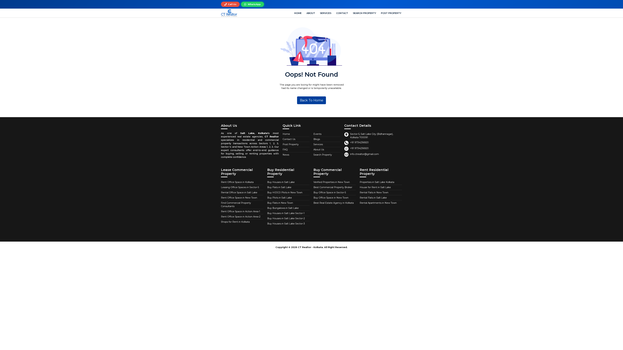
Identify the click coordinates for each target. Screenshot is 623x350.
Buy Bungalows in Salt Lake (283, 208)
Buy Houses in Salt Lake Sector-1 (286, 213)
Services (325, 13)
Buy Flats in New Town (280, 202)
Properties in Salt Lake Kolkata (377, 182)
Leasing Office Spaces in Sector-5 (240, 187)
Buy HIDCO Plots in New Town (284, 192)
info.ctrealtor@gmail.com (364, 154)
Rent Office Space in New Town (239, 197)
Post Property (391, 13)
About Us (318, 149)
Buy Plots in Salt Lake (279, 197)
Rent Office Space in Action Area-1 (240, 211)
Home (298, 13)
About (310, 13)
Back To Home (311, 100)
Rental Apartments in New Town (378, 202)
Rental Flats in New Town (374, 192)
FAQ (285, 149)
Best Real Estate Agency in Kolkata (333, 202)
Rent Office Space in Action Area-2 (240, 216)
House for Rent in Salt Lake (375, 187)
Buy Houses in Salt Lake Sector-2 (286, 218)
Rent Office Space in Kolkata (237, 182)
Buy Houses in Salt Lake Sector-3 (286, 223)
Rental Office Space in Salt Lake (239, 192)
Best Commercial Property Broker (332, 187)
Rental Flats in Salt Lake (373, 197)
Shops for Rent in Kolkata (235, 221)
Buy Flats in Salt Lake (279, 187)
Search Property (364, 13)
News (286, 154)
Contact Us (289, 139)
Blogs (316, 139)
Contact (342, 13)
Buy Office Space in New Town (330, 197)
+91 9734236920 (359, 142)
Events (317, 134)
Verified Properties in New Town (331, 182)
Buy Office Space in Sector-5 (329, 192)
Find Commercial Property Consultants (236, 204)
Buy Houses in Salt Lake (281, 182)
